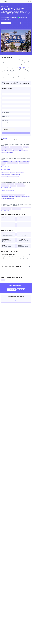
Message (5, 120)
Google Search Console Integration (19, 194)
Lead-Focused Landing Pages (15, 174)
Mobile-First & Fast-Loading (6, 174)
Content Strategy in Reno (6, 180)
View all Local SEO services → (5, 166)
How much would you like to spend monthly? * (9, 108)
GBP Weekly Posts (25, 147)
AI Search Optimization (5, 207)
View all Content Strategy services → (6, 187)
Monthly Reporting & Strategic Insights (14, 196)
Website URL (5, 116)
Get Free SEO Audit (21, 289)
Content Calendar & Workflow (19, 184)
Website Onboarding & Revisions (6, 176)
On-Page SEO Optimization (17, 161)
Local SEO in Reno (4, 157)
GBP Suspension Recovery (23, 150)
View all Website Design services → (6, 177)
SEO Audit (3, 164)
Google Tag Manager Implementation (7, 194)
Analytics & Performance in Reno (7, 190)
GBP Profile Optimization (5, 147)
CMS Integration (12, 172)
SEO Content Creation (26, 161)
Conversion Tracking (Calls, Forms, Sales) (8, 198)
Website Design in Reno (5, 169)
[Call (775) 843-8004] (29, 1)
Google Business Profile (21, 67)
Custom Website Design (19, 172)
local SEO (10, 71)
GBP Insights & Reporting (14, 150)
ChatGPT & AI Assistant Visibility (14, 207)
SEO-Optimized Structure (5, 172)
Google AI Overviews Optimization (25, 207)
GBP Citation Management (5, 150)
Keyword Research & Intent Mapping (7, 161)
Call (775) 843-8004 (16, 23)
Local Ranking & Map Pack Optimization (16, 147)
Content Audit (4, 184)
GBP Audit (3, 152)
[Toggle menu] (30, 1)
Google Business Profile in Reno (7, 142)
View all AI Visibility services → (5, 210)
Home (2, 6)
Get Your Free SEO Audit (6, 23)
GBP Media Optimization (9, 152)
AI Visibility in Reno (5, 202)
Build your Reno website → (16, 300)
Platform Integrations (5, 196)
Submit (16, 133)
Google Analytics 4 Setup (25, 196)
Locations (5, 6)
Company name (6, 112)
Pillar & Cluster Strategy (10, 184)
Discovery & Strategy (16, 176)
